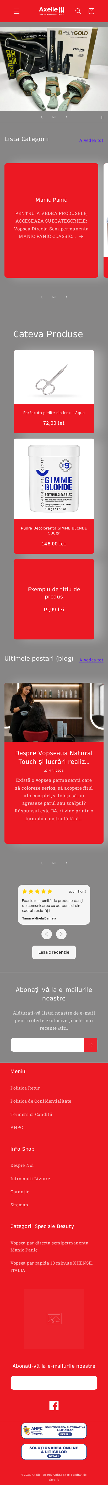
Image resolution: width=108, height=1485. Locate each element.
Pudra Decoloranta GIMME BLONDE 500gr (54, 531)
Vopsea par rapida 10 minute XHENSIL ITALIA (51, 1266)
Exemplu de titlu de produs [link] (54, 593)
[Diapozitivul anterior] (41, 117)
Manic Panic (51, 200)
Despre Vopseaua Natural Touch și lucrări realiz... (54, 757)
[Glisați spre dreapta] (66, 297)
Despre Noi (22, 1165)
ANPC (16, 1127)
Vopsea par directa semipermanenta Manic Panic (49, 1246)
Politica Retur (25, 1088)
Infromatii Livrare (30, 1178)
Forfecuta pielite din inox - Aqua (54, 413)
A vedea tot (91, 140)
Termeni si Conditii (31, 1114)
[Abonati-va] (90, 1045)
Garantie (19, 1191)
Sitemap (19, 1204)
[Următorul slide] (66, 117)
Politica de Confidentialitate (40, 1101)
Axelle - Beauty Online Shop (51, 1474)
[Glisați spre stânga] (41, 297)
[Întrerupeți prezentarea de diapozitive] (102, 117)
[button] (16, 11)
